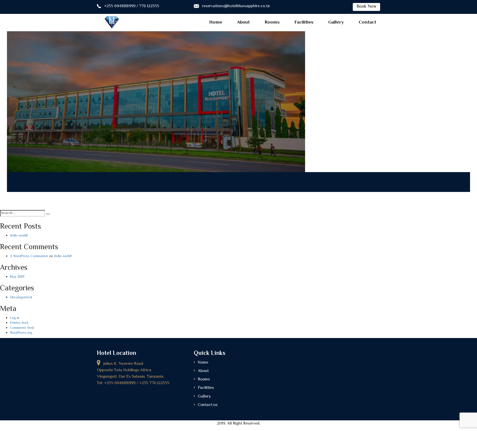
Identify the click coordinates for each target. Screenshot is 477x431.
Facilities (303, 22)
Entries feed (19, 323)
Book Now (366, 6)
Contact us (208, 405)
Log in (14, 318)
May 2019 (17, 277)
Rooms (272, 22)
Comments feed (22, 328)
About (243, 22)
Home (215, 22)
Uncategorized (21, 297)
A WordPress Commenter (29, 256)
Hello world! (19, 236)
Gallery (336, 22)
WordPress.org (21, 333)
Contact (367, 22)
